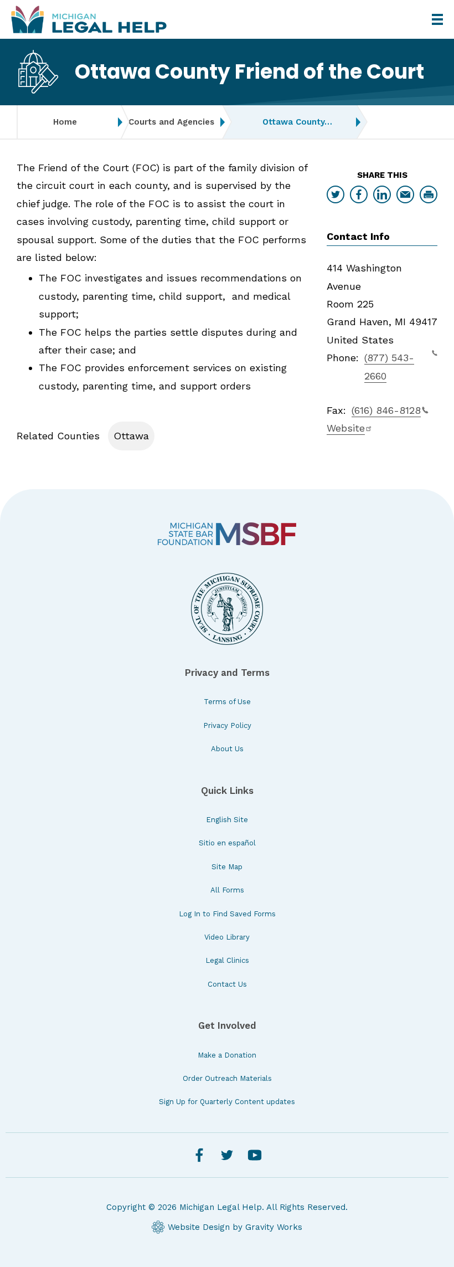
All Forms (227, 890)
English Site (227, 819)
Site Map (227, 867)
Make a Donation (227, 1055)
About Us (227, 749)
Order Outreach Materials (227, 1078)
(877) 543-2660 (389, 366)
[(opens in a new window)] (227, 533)
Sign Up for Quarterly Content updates (227, 1101)
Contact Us (227, 984)
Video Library (227, 937)
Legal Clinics (227, 960)
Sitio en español (227, 843)
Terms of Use (227, 701)
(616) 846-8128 (386, 410)
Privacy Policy (227, 725)
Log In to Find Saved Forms (227, 914)
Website (346, 428)
